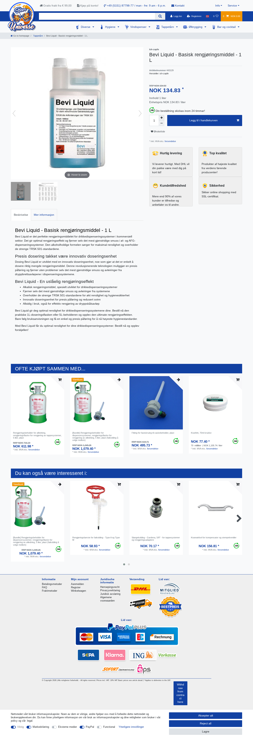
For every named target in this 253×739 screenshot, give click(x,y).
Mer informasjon (44, 214)
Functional (109, 726)
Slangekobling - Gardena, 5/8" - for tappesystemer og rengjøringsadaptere (156, 538)
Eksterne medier (67, 726)
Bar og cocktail (226, 26)
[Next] (140, 113)
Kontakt (179, 5)
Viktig (20, 726)
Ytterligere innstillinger (131, 726)
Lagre (205, 731)
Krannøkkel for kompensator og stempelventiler (213, 537)
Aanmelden (77, 584)
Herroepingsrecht (110, 587)
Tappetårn (168, 26)
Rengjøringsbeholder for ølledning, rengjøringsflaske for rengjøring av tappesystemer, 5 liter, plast (37, 435)
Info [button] (217, 5)
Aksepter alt (205, 715)
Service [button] (232, 5)
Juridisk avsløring (110, 593)
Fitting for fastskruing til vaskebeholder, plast (153, 433)
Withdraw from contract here (180, 693)
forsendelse (170, 141)
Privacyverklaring (110, 590)
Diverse (86, 26)
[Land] (207, 16)
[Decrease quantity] (161, 123)
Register (75, 587)
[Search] (160, 16)
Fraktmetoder (49, 590)
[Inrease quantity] (161, 117)
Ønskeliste (159, 131)
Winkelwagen (78, 590)
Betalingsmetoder (52, 584)
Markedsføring (41, 726)
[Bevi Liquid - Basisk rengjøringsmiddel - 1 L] (21, 192)
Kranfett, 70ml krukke (201, 433)
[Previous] (14, 113)
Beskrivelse (21, 214)
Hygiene (110, 26)
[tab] (21, 215)
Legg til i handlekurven (203, 120)
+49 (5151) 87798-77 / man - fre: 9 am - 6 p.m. (136, 5)
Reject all (205, 723)
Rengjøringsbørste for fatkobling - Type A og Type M (96, 538)
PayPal (90, 726)
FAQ (44, 587)
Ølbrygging (196, 26)
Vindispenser (138, 26)
